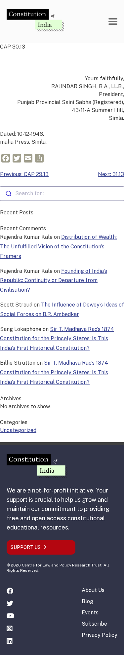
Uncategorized (18, 430)
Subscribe (94, 624)
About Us (93, 590)
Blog (87, 601)
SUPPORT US (26, 547)
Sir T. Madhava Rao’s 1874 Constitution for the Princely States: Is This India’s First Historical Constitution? (57, 338)
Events (90, 612)
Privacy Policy (99, 635)
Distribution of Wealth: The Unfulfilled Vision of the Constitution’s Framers (58, 246)
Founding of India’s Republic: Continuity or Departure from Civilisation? (53, 280)
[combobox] (62, 193)
